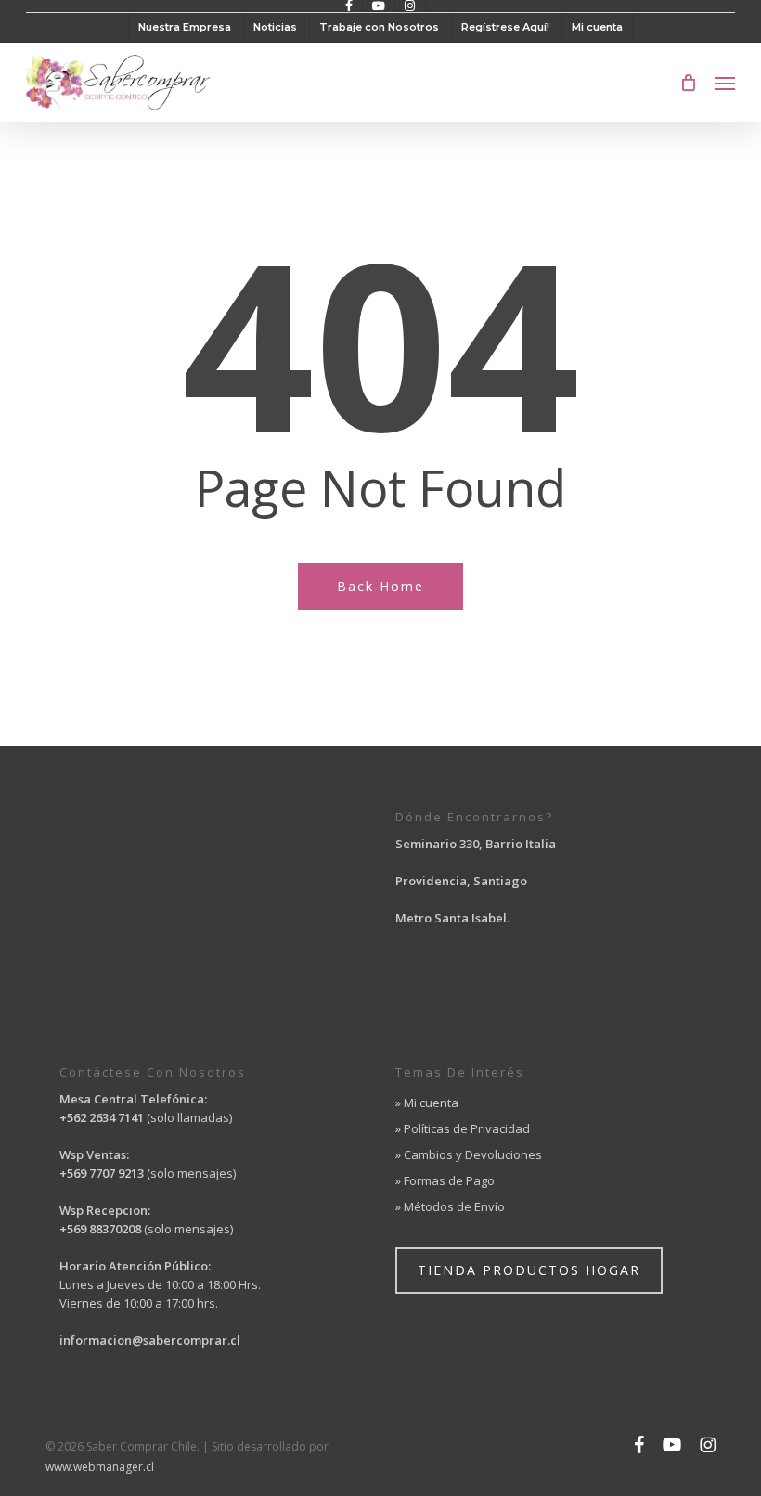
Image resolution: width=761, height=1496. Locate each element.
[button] (725, 82)
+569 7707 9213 (103, 1173)
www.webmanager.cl (99, 1467)
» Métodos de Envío (450, 1206)
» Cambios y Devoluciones (468, 1154)
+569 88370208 (100, 1228)
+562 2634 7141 (101, 1117)
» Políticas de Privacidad (462, 1128)
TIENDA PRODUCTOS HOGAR (529, 1270)
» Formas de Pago (445, 1180)
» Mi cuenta (426, 1102)
